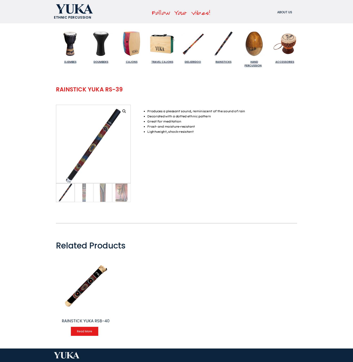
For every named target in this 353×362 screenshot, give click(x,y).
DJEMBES (70, 62)
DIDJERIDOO (193, 62)
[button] (124, 111)
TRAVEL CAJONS (162, 62)
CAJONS (131, 62)
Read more (84, 331)
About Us (284, 12)
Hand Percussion (253, 63)
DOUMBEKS (101, 62)
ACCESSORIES (284, 62)
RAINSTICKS (223, 62)
